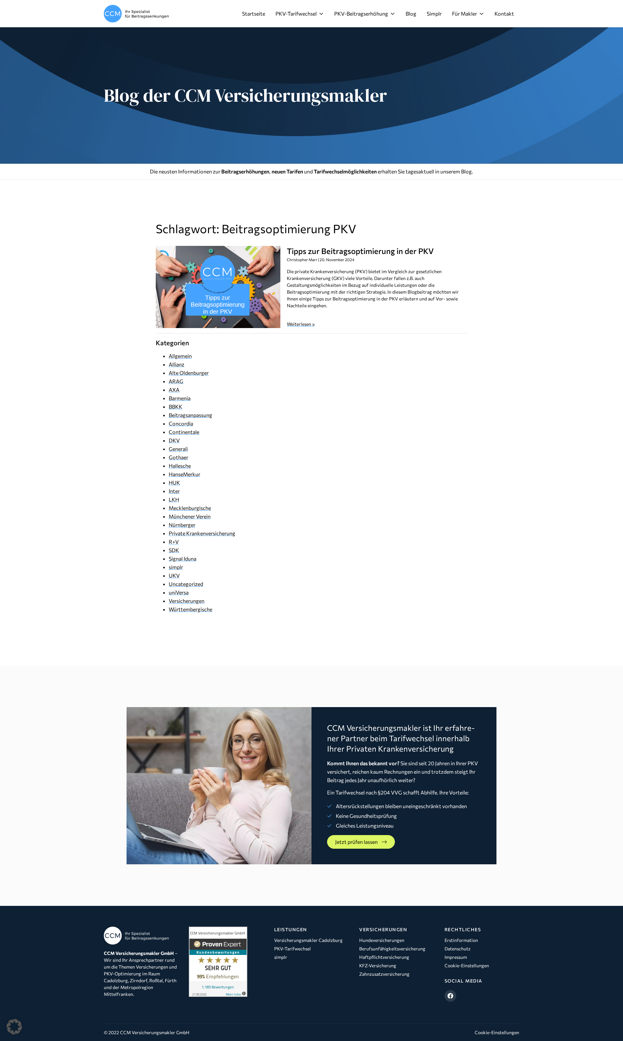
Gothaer (178, 457)
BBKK (175, 406)
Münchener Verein (190, 516)
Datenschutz (457, 948)
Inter (174, 491)
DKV (174, 440)
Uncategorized (186, 584)
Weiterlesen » (301, 324)
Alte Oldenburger (189, 373)
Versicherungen (186, 601)
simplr (176, 567)
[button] (14, 1026)
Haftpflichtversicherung (384, 957)
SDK (174, 550)
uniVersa (179, 592)
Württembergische (190, 609)
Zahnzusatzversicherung (384, 974)
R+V (174, 542)
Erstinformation (461, 940)
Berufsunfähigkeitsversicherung (392, 948)
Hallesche (180, 466)
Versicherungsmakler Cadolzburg (308, 940)
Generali (178, 449)
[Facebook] (450, 996)
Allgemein (180, 356)
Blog (411, 13)
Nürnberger (182, 525)
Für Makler (464, 13)
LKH (174, 499)
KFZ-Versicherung (377, 965)
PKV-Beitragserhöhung (361, 13)
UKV (174, 575)
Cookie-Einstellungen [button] (497, 1032)
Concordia (181, 423)
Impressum (456, 957)
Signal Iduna (182, 558)
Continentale (184, 432)
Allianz (176, 364)
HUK (174, 482)
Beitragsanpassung (190, 415)
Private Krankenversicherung (202, 533)
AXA (174, 390)
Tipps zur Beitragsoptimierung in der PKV (360, 251)
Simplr (434, 13)
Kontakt (504, 13)
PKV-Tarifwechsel (296, 13)
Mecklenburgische (190, 508)
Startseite (253, 13)
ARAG (176, 381)
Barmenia (179, 398)
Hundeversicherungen (381, 940)
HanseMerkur (184, 474)
